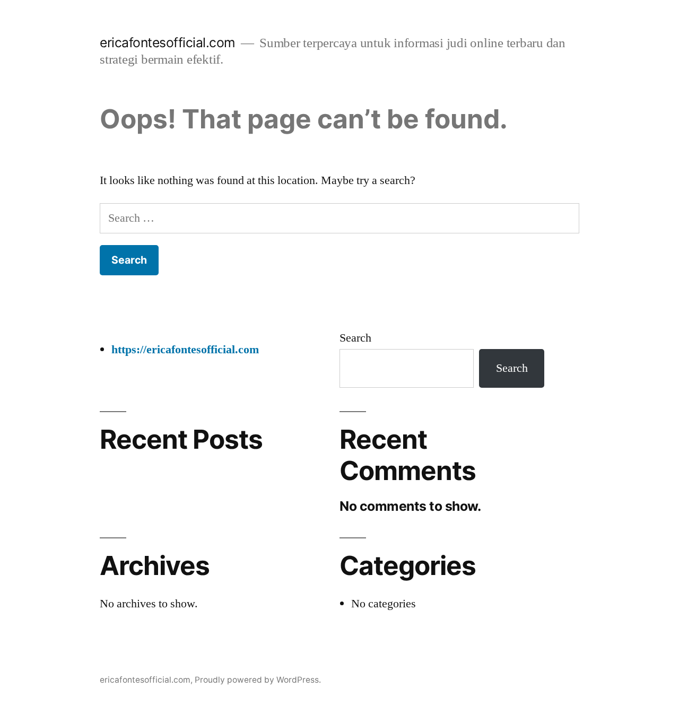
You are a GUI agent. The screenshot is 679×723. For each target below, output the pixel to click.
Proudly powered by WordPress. (258, 680)
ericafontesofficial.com (168, 42)
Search (355, 337)
